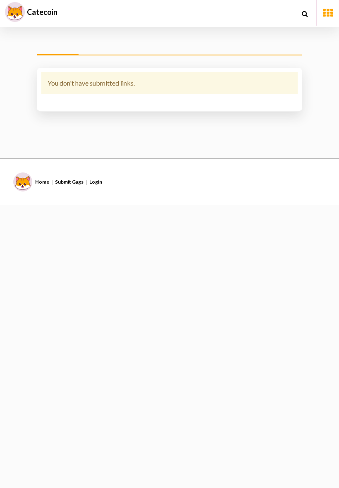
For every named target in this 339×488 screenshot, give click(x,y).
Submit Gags (69, 182)
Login (95, 182)
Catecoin (42, 12)
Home (42, 182)
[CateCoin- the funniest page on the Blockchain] (15, 12)
